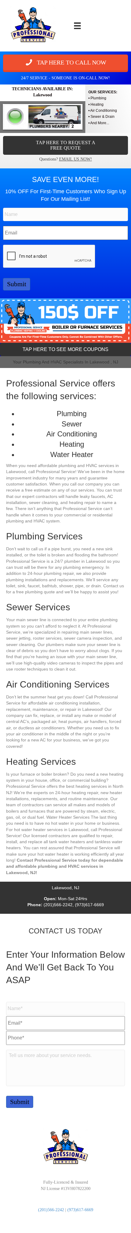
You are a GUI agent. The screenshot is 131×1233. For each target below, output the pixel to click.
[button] (65, 62)
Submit (16, 284)
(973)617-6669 (80, 1210)
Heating (97, 104)
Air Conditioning (103, 110)
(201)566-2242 (51, 1210)
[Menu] (77, 26)
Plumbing (98, 98)
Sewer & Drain (102, 116)
